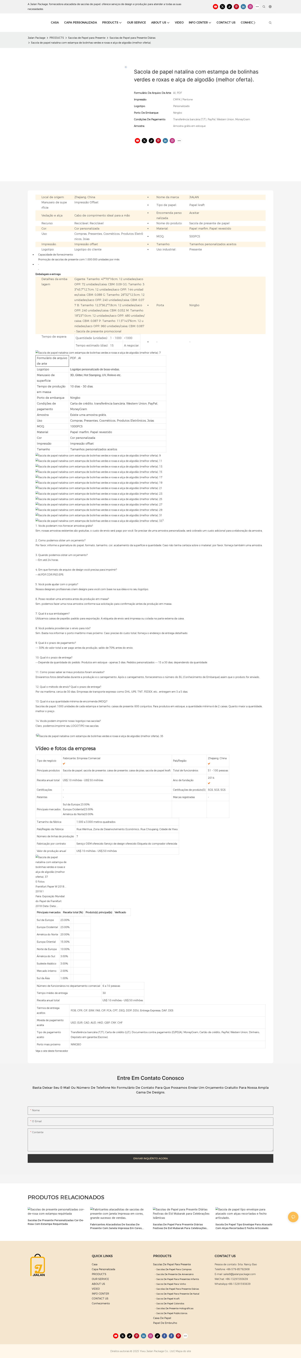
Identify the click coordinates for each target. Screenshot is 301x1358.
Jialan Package (36, 37)
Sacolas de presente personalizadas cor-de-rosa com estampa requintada (56, 1222)
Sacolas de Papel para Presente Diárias (132, 37)
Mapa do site (183, 1351)
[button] (254, 22)
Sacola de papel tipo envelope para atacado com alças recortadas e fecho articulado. (243, 1226)
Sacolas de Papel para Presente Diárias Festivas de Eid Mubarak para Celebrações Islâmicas (179, 1226)
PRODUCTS (56, 37)
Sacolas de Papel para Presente (86, 37)
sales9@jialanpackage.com (239, 1274)
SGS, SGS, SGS (217, 789)
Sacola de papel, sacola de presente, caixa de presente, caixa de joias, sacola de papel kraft (117, 770)
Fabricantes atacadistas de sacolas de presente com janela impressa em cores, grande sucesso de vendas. (116, 1226)
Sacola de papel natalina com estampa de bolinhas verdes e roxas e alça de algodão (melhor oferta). (91, 42)
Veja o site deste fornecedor (52, 1050)
